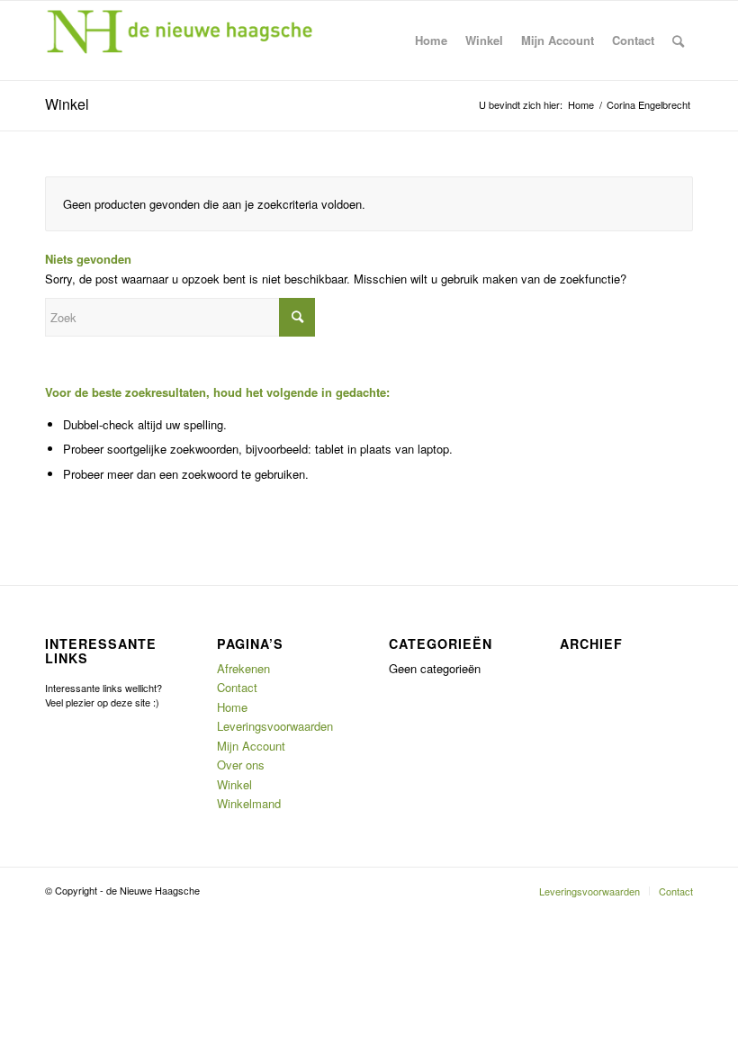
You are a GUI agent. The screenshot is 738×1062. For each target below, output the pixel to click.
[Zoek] (678, 40)
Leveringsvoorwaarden (275, 725)
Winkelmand (249, 803)
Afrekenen (243, 668)
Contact (237, 687)
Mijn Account (251, 745)
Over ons (241, 764)
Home (232, 707)
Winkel (67, 104)
